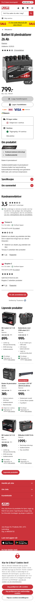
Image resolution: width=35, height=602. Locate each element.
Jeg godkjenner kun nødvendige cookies (18, 592)
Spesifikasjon (8, 179)
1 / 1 (26, 82)
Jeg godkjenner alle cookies (17, 587)
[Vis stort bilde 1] (17, 68)
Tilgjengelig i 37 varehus (9, 410)
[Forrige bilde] (4, 68)
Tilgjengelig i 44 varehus (9, 359)
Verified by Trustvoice (16, 300)
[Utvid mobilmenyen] (32, 8)
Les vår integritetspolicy (14, 581)
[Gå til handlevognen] (27, 8)
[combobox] (17, 13)
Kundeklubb (7, 496)
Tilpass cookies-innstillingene (17, 598)
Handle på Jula (8, 483)
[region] (17, 576)
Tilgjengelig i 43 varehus (26, 462)
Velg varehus (8, 18)
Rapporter (13, 255)
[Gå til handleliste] (23, 8)
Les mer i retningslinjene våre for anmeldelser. (18, 214)
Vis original (16, 228)
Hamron (4, 43)
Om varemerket (9, 185)
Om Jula (5, 489)
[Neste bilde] (30, 68)
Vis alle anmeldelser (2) (17, 295)
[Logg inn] (18, 8)
